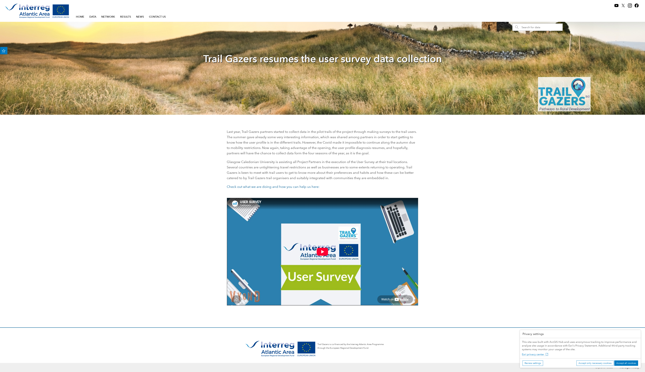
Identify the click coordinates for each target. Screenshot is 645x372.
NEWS (140, 16)
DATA (92, 16)
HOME (80, 16)
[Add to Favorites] (3, 50)
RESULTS (125, 16)
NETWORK (108, 16)
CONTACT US (157, 16)
